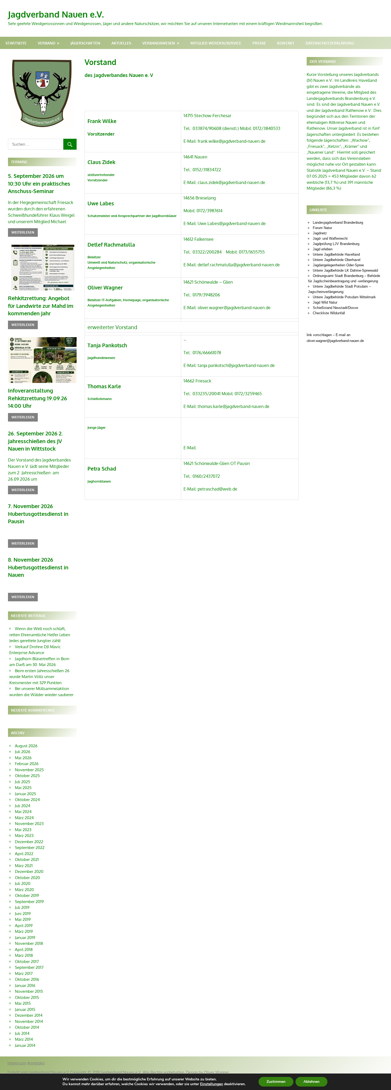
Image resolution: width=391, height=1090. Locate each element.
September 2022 (29, 847)
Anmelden (36, 1063)
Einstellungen (211, 1084)
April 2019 (24, 925)
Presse (259, 43)
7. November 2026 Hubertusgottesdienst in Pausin (38, 514)
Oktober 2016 (27, 979)
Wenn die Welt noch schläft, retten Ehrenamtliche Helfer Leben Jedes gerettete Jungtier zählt (39, 634)
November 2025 (29, 769)
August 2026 (26, 745)
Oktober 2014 (27, 1027)
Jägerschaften (85, 43)
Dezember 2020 (29, 871)
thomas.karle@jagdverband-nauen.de (233, 406)
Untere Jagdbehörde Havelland (336, 254)
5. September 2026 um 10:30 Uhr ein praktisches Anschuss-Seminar (39, 183)
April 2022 (24, 853)
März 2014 (24, 1039)
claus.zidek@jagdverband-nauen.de (231, 182)
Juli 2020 (22, 883)
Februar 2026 (27, 763)
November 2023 (29, 823)
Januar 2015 (25, 1009)
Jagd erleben (322, 249)
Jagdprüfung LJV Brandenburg (336, 244)
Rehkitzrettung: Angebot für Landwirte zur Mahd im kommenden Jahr (40, 306)
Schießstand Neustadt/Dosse (335, 308)
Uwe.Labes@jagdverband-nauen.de (232, 223)
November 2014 (29, 1021)
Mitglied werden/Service (215, 43)
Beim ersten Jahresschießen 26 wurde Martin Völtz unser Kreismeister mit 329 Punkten (39, 676)
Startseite (16, 43)
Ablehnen (311, 1081)
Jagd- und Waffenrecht (330, 238)
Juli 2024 (22, 805)
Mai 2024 (23, 811)
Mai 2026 (23, 757)
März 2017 (24, 973)
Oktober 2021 (27, 859)
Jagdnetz (320, 233)
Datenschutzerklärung (330, 43)
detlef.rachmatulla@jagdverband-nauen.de (239, 264)
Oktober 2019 (27, 895)
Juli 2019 (22, 907)
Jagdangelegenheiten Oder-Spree (338, 265)
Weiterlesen (22, 232)
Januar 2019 (25, 937)
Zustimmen (276, 1081)
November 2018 (29, 943)
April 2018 (24, 949)
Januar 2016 (25, 985)
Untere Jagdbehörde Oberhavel (336, 260)
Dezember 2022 (29, 841)
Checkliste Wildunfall (329, 313)
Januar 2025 (25, 793)
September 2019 (29, 901)
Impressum (16, 1063)
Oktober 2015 (27, 997)
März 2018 (24, 955)
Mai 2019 (23, 919)
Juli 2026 (22, 751)
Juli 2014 (22, 1033)
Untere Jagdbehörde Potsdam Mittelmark (344, 297)
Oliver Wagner (216, 1072)
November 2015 (29, 991)
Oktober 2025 (27, 775)
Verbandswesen (158, 43)
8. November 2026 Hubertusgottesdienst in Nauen (38, 567)
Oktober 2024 (27, 799)
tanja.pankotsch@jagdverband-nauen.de (236, 365)
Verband (46, 43)
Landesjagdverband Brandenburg (338, 222)
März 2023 (24, 835)
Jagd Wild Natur (325, 302)
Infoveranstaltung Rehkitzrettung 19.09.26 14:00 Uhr (37, 398)
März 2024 (24, 817)
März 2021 (24, 865)
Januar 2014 (25, 1045)
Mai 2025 (23, 787)
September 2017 (29, 967)
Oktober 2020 (27, 877)
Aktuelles (121, 43)
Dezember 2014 (29, 1015)
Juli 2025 (22, 781)
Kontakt (285, 43)
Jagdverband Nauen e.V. (56, 14)
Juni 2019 (23, 913)
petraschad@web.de (217, 489)
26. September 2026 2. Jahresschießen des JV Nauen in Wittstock (35, 441)
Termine (19, 162)
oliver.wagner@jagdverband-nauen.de (234, 307)
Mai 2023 (23, 829)
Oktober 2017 (27, 961)
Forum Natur (322, 228)
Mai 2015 (23, 1003)
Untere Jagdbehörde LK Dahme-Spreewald (345, 270)
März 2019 (24, 931)
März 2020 (24, 889)
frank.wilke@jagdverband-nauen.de (231, 141)
